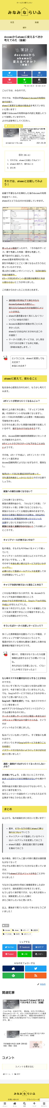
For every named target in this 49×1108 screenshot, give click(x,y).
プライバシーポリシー (36, 1100)
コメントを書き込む (24, 1066)
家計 (6, 925)
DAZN (17, 934)
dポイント (27, 934)
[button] (43, 563)
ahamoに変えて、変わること (21, 164)
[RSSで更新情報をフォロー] (36, 975)
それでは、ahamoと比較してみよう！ (25, 160)
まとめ (13, 168)
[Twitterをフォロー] (36, 968)
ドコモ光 (7, 934)
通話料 (35, 930)
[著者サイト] (13, 968)
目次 (21, 155)
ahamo (16, 930)
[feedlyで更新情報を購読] (13, 975)
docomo (7, 930)
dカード (25, 930)
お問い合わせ (13, 1100)
